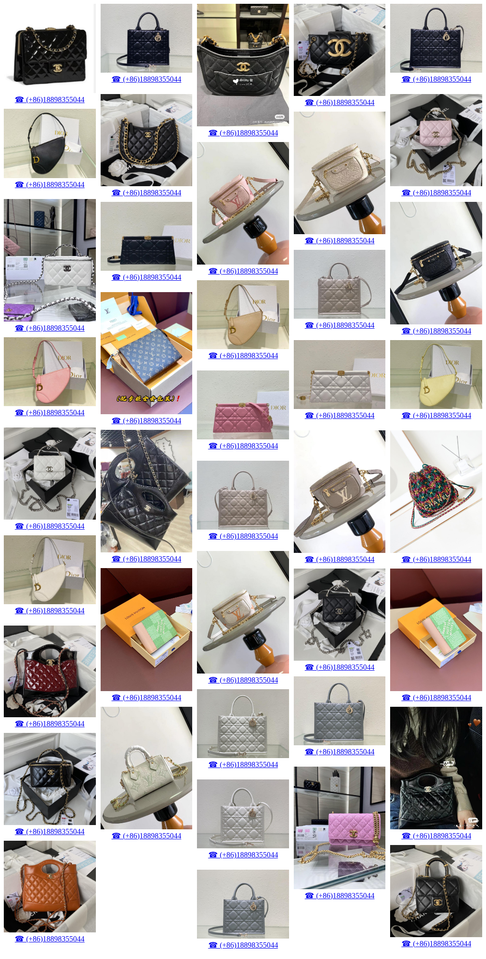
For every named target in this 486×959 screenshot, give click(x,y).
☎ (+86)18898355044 (49, 99)
